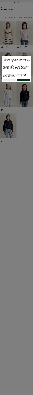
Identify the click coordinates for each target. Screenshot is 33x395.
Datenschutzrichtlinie (6, 76)
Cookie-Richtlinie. (12, 76)
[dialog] (16, 69)
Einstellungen (10, 79)
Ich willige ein (23, 79)
